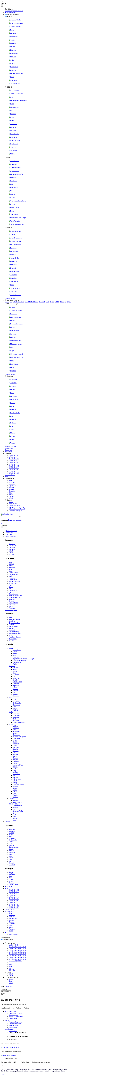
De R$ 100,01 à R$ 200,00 (17, 947)
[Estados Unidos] (14, 413)
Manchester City (14, 631)
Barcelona (12, 621)
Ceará (10, 571)
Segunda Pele (13, 485)
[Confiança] (13, 181)
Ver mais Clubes (10, 374)
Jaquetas (11, 487)
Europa (11, 724)
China (14, 699)
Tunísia (15, 664)
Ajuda (11, 502)
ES (23, 302)
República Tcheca (18, 784)
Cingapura (16, 701)
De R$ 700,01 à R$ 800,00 (17, 957)
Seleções (10, 376)
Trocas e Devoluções (15, 510)
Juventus (11, 628)
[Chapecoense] (14, 107)
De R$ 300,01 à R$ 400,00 (17, 950)
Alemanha (16, 728)
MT (37, 302)
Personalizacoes (14, 1025)
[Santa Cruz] (13, 278)
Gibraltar (15, 754)
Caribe (11, 712)
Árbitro (11, 494)
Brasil (10, 836)
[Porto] (11, 361)
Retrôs (9, 453)
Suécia (15, 791)
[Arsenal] (12, 307)
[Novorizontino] (14, 134)
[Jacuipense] (13, 275)
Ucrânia (15, 797)
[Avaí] (11, 97)
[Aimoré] (12, 234)
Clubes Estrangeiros (13, 304)
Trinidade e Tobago (19, 722)
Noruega (15, 777)
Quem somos (13, 1018)
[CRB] (11, 110)
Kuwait (15, 816)
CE (18, 302)
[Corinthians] (13, 36)
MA (28, 302)
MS (34, 302)
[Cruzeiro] (12, 43)
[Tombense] (13, 147)
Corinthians (12, 545)
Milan (10, 635)
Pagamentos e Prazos (15, 1013)
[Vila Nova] (13, 150)
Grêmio (11, 551)
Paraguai (15, 690)
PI (46, 302)
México (15, 687)
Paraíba (11, 587)
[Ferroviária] (13, 261)
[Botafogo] (12, 33)
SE (65, 302)
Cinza (10, 981)
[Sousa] (11, 285)
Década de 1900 (14, 455)
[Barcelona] (13, 314)
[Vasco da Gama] (14, 83)
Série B (9, 87)
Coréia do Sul (17, 703)
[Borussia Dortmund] (16, 324)
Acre (10, 562)
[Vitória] (12, 154)
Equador (15, 680)
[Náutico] (12, 197)
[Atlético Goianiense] (16, 94)
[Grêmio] (12, 63)
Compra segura (13, 1015)
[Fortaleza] (12, 57)
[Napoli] (12, 351)
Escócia (15, 745)
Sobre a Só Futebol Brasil (17, 509)
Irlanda (15, 763)
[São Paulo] (13, 80)
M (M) (11, 966)
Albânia (15, 726)
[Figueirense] (13, 187)
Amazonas (12, 567)
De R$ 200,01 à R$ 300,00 (17, 948)
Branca (11, 979)
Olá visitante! (9, 9)
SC (63, 302)
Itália (14, 770)
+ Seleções (12, 865)
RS (61, 302)
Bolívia (15, 669)
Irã (13, 813)
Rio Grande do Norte (15, 595)
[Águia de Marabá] (15, 231)
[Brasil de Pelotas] (15, 244)
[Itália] (11, 426)
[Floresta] (12, 191)
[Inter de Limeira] (14, 271)
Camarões (12, 838)
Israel (14, 768)
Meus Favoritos (10, 12)
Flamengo (12, 544)
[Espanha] (12, 409)
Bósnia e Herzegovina (19, 736)
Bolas (6, 476)
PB (42, 302)
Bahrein (15, 807)
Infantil (11, 498)
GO (26, 302)
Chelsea (11, 624)
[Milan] (11, 347)
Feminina (12, 496)
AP (14, 302)
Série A (9, 16)
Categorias (4, 525)
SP (67, 302)
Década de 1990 (14, 471)
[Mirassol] (12, 130)
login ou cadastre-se (16, 520)
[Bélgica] (12, 389)
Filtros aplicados (8, 940)
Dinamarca (16, 744)
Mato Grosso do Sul (15, 581)
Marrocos (16, 657)
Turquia (15, 795)
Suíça (14, 793)
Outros (11, 975)
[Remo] (11, 211)
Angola (15, 651)
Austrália (15, 800)
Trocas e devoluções (15, 1024)
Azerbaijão (16, 731)
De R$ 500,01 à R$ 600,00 (17, 954)
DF (21, 302)
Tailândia (15, 710)
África (11, 648)
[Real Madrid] (13, 364)
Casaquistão (16, 738)
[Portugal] (12, 436)
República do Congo (19, 660)
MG (31, 302)
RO (56, 302)
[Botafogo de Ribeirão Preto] (18, 100)
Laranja (11, 983)
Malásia (15, 708)
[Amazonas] (13, 164)
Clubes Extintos (10, 475)
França (15, 752)
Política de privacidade (16, 1016)
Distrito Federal (13, 572)
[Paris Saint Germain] (16, 357)
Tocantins (12, 608)
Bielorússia (16, 735)
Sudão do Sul (17, 662)
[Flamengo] (13, 50)
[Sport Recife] (13, 144)
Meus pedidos (13, 1031)
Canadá (15, 671)
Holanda (15, 758)
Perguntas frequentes (15, 1022)
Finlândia (15, 751)
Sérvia (15, 790)
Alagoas (11, 564)
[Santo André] (13, 281)
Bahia (10, 569)
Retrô (6, 888)
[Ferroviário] (13, 265)
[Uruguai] (12, 443)
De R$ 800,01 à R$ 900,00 (17, 959)
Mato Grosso (13, 580)
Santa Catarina (13, 603)
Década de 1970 (14, 468)
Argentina (16, 667)
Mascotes (12, 484)
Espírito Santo (13, 574)
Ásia (10, 698)
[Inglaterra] (12, 423)
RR (58, 302)
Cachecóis (12, 482)
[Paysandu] (12, 204)
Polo (10, 493)
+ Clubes (11, 554)
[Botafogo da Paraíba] (16, 174)
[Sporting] (12, 371)
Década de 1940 (14, 462)
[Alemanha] (13, 379)
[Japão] (11, 429)
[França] (12, 416)
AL (8, 302)
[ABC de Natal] (14, 90)
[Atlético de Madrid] (15, 310)
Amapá (11, 565)
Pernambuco (13, 590)
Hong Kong (16, 705)
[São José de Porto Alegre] (17, 218)
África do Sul (17, 650)
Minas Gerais (13, 583)
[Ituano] (11, 120)
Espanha (15, 749)
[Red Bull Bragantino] (16, 73)
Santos (11, 552)
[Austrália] (12, 386)
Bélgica (15, 733)
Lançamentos (9, 448)
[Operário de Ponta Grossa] (17, 201)
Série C (9, 157)
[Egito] (11, 406)
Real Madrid (13, 639)
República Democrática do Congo (23, 659)
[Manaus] (12, 194)
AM (11, 302)
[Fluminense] (13, 53)
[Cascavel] (12, 254)
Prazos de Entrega (14, 505)
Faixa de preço (11, 943)
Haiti (14, 719)
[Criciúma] (12, 114)
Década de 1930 (14, 461)
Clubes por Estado (13, 300)
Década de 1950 (14, 464)
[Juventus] (12, 334)
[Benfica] (12, 320)
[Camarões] (13, 396)
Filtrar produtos (5, 938)
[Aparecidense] (14, 171)
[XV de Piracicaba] (15, 295)
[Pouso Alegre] (14, 207)
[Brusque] (12, 177)
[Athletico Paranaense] (16, 23)
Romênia (15, 786)
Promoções (8, 450)
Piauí (10, 592)
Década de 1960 (14, 466)
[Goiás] (11, 60)
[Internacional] (13, 67)
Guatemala (16, 683)
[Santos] (11, 77)
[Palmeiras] (12, 70)
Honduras (16, 685)
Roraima (11, 601)
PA (40, 302)
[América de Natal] (15, 167)
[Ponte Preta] (13, 137)
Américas (12, 666)
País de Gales (17, 779)
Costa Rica (16, 676)
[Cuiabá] (12, 47)
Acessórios (10, 478)
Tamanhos (10, 963)
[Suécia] (11, 439)
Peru (14, 692)
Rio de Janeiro (13, 594)
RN (53, 302)
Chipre (15, 740)
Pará (10, 585)
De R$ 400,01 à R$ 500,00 (17, 952)
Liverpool (12, 630)
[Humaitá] (12, 268)
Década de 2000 (14, 473)
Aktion (11, 974)
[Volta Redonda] (14, 221)
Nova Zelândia (17, 802)
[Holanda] (12, 419)
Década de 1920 (14, 459)
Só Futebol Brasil (10, 1011)
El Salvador (16, 678)
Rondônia (12, 599)
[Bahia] (11, 30)
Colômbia (16, 674)
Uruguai (15, 694)
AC (6, 302)
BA (16, 302)
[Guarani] (12, 117)
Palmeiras (12, 547)
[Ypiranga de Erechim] (16, 224)
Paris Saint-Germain (15, 637)
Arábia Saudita (17, 806)
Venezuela (16, 696)
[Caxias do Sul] (14, 258)
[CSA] (11, 184)
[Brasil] (11, 393)
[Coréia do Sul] (14, 399)
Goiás (10, 576)
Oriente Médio (13, 804)
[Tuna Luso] (13, 291)
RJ (50, 302)
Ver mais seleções (10, 446)
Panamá (15, 689)
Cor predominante (12, 977)
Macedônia (16, 774)
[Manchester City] (15, 340)
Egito (14, 655)
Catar (14, 809)
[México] (12, 433)
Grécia (15, 756)
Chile (14, 673)
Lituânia (15, 772)
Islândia (15, 767)
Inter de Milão (13, 626)
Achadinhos (8, 451)
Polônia (15, 781)
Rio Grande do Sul (14, 597)
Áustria (15, 729)
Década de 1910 (14, 457)
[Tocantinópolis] (14, 288)
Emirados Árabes (18, 811)
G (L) (10, 968)
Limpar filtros (9, 986)
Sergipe (11, 606)
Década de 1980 (14, 469)
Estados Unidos (17, 682)
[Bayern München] (15, 317)
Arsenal (11, 617)
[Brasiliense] (13, 248)
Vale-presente (13, 1027)
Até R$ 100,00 (13, 945)
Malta (14, 775)
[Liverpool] (12, 337)
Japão (14, 706)
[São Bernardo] (14, 214)
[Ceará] (11, 104)
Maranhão (12, 578)
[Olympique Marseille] (16, 354)
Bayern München (14, 623)
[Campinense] (13, 251)
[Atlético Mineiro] (15, 26)
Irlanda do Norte (18, 765)
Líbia (14, 820)
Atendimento (13, 503)
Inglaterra (16, 761)
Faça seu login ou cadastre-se (14, 11)
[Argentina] (13, 383)
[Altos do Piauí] (14, 161)
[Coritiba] (12, 40)
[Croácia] (12, 403)
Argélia (15, 653)
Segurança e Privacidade (16, 507)
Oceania (11, 798)
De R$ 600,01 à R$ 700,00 (17, 955)
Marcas (9, 972)
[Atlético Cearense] (15, 241)
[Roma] (11, 367)
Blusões (11, 489)
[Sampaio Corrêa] (14, 140)
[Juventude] (13, 124)
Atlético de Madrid (14, 619)
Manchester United (15, 633)
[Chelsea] (12, 327)
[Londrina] (12, 127)
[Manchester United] (15, 344)
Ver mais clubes (10, 298)
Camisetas (12, 491)
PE (44, 302)
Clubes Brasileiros (13, 14)
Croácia (15, 742)
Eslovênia (16, 747)
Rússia (15, 788)
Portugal (15, 783)
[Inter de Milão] (14, 330)
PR (48, 302)
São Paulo (12, 549)
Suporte (9, 500)
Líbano (15, 818)
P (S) (10, 965)
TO (70, 302)
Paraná (11, 588)
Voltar (3, 986)
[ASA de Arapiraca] (15, 238)
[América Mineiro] (15, 20)
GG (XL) (12, 970)
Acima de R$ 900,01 (15, 961)
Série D (9, 228)
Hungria (15, 759)
